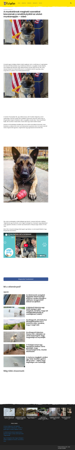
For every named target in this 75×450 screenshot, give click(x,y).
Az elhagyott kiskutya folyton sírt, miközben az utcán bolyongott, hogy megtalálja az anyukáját (35, 334)
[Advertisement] (26, 55)
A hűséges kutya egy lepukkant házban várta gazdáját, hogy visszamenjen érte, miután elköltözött (36, 348)
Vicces (40, 3)
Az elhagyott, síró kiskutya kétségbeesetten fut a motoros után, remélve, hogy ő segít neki (36, 322)
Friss (19, 3)
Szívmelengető (8, 9)
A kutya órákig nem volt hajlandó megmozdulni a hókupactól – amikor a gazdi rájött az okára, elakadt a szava (13, 427)
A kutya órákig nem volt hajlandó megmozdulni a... (9, 418)
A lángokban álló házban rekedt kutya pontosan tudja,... (55, 418)
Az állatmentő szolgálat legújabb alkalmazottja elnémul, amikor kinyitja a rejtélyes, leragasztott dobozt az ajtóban (36, 298)
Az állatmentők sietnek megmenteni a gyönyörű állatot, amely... (20, 418)
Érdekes (29, 3)
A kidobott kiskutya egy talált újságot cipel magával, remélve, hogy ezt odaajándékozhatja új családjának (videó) (37, 310)
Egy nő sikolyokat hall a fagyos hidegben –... (32, 418)
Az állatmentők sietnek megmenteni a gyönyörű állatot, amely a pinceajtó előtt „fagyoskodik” (14, 433)
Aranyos (24, 3)
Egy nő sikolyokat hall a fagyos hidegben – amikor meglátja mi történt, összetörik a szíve (14, 439)
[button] (70, 3)
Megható (35, 3)
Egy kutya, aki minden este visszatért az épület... (66, 418)
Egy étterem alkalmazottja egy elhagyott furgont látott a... (43, 418)
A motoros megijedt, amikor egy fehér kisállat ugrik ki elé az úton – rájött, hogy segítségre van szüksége (37, 359)
